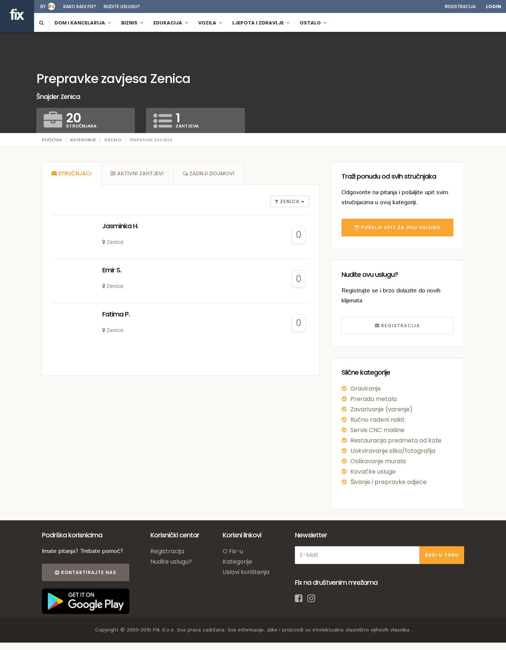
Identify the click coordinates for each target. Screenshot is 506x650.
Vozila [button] (207, 22)
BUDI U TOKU (442, 555)
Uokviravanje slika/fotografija (392, 451)
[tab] (71, 173)
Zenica (290, 201)
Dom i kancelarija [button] (80, 22)
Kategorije (83, 140)
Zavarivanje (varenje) (381, 409)
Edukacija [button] (168, 22)
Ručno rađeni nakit (377, 419)
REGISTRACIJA (400, 325)
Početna (52, 140)
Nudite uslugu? (122, 6)
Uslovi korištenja (246, 572)
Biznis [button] (130, 22)
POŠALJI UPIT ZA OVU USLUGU (399, 227)
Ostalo (112, 140)
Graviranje (365, 388)
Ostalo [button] (311, 22)
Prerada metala (373, 399)
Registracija (460, 6)
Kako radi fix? (79, 6)
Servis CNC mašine (377, 430)
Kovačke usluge (373, 471)
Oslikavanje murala (378, 461)
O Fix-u (233, 551)
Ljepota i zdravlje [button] (258, 22)
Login (493, 6)
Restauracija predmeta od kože (396, 440)
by (43, 6)
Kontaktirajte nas (88, 572)
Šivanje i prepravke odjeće (388, 482)
